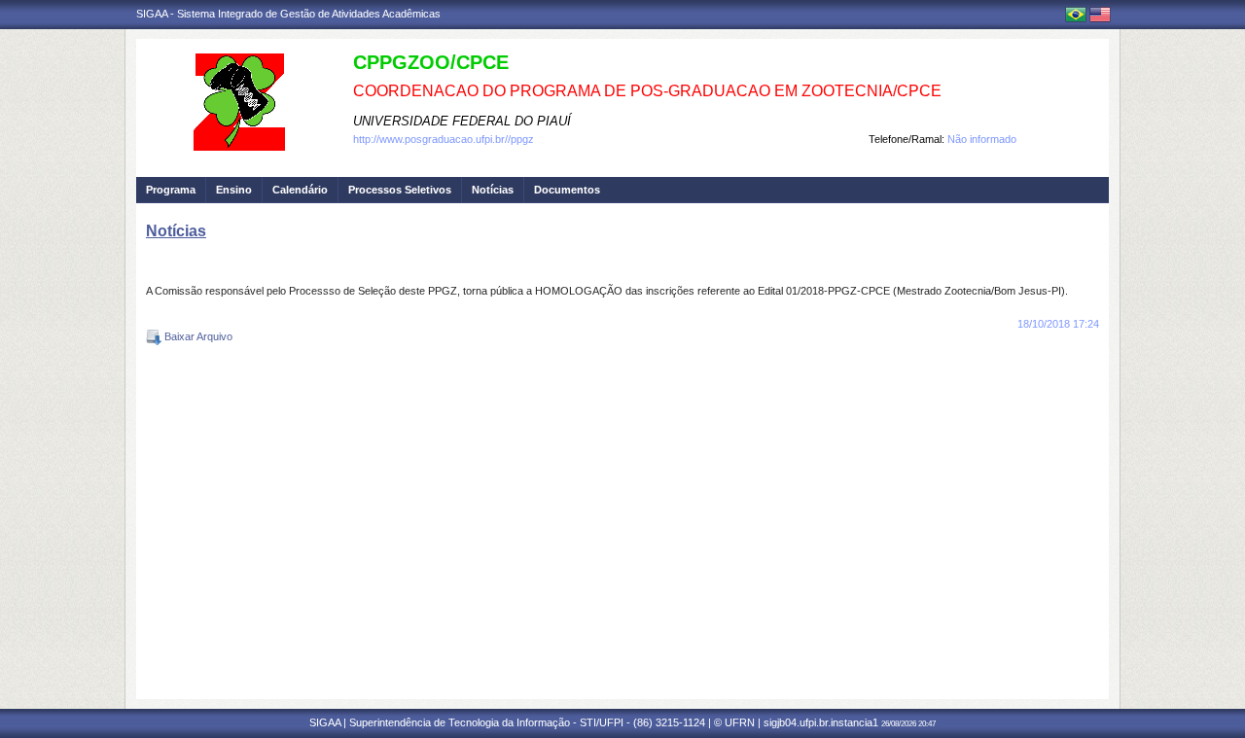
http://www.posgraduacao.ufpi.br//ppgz (443, 139)
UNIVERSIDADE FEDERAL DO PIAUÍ (462, 121)
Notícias (493, 189)
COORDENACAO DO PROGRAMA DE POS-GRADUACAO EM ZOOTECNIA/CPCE (647, 91)
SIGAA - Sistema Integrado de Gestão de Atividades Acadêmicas (288, 13)
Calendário (300, 189)
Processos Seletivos (399, 189)
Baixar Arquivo (196, 336)
